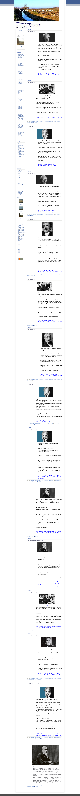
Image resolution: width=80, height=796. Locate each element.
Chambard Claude (20, 73)
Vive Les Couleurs (20, 194)
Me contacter (21, 30)
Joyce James (19, 100)
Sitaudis (19, 183)
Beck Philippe (20, 63)
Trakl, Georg (19, 136)
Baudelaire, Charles (21, 62)
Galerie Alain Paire (20, 191)
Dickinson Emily (20, 83)
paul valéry (56, 121)
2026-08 (19, 244)
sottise (35, 738)
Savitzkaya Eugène (20, 131)
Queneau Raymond (20, 118)
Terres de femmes (20, 184)
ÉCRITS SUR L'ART (21, 85)
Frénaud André (20, 93)
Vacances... (19, 143)
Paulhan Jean (20, 108)
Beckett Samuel (20, 64)
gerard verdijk (20, 192)
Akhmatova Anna (20, 54)
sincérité (28, 325)
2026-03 (19, 250)
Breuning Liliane (20, 234)
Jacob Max (19, 98)
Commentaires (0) (50, 121)
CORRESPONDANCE (21, 78)
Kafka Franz (19, 101)
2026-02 (19, 251)
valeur (30, 122)
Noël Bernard (20, 107)
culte (27, 380)
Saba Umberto (20, 127)
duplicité (32, 481)
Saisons (21, 211)
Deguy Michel (20, 81)
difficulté (29, 275)
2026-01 (19, 252)
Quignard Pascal (20, 119)
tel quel (59, 121)
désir (32, 122)
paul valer (56, 480)
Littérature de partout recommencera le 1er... (21, 239)
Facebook (35, 122)
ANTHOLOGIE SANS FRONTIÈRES (35, 121)
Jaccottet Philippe (20, 97)
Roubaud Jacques (20, 126)
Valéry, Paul (41, 121)
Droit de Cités (20, 170)
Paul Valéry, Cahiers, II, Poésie (33, 742)
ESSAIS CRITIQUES (21, 90)
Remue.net (19, 182)
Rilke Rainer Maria (20, 125)
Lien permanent (46, 121)
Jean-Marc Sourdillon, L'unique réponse (21, 230)
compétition (28, 215)
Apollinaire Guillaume (21, 58)
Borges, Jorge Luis (20, 67)
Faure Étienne (20, 91)
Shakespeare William (21, 132)
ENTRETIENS (20, 89)
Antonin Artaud (20, 57)
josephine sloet (20, 193)
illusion (30, 325)
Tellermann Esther (20, 135)
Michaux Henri (20, 106)
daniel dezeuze (20, 190)
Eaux (20, 218)
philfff (18, 226)
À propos (20, 46)
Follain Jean (19, 92)
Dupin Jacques (20, 84)
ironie (61, 379)
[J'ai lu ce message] (78, 795)
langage (30, 786)
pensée (33, 786)
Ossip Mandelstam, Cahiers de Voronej (21, 225)
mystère (33, 738)
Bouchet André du (20, 70)
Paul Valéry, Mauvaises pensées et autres (35, 485)
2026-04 (19, 249)
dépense (28, 122)
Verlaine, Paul (20, 139)
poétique (28, 786)
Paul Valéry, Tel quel (31, 31)
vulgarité (33, 679)
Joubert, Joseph (20, 99)
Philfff (18, 236)
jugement (30, 536)
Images (18, 197)
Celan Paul (19, 72)
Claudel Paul (19, 75)
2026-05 (19, 248)
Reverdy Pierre (20, 124)
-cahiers (59, 785)
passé (30, 481)
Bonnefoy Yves (20, 66)
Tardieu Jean (19, 134)
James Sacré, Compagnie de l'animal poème (21, 148)
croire (32, 325)
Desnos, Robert (20, 82)
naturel (33, 536)
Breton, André (20, 71)
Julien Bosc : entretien (21, 235)
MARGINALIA (20, 105)
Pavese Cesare (20, 109)
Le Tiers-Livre (20, 178)
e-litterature (19, 171)
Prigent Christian (20, 115)
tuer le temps (38, 738)
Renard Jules (20, 123)
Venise (20, 204)
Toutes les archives (20, 256)
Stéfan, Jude (19, 133)
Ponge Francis (20, 113)
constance (35, 481)
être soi (35, 679)
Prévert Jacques (20, 114)
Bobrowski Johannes (21, 65)
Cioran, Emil (19, 74)
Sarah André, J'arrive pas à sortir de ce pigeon (21, 145)
